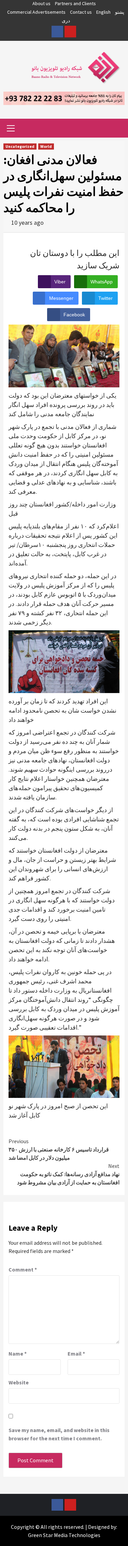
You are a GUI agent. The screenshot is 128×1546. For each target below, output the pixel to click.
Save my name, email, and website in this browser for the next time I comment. (59, 1434)
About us (41, 3)
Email (76, 1353)
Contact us (81, 12)
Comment (23, 1269)
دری (66, 20)
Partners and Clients (75, 3)
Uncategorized (19, 146)
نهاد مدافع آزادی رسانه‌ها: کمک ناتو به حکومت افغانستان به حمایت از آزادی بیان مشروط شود (68, 1174)
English (103, 12)
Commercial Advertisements (36, 12)
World (46, 146)
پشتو (119, 12)
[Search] (117, 129)
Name (18, 1353)
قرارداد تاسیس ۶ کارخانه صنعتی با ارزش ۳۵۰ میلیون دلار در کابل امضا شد (59, 1149)
